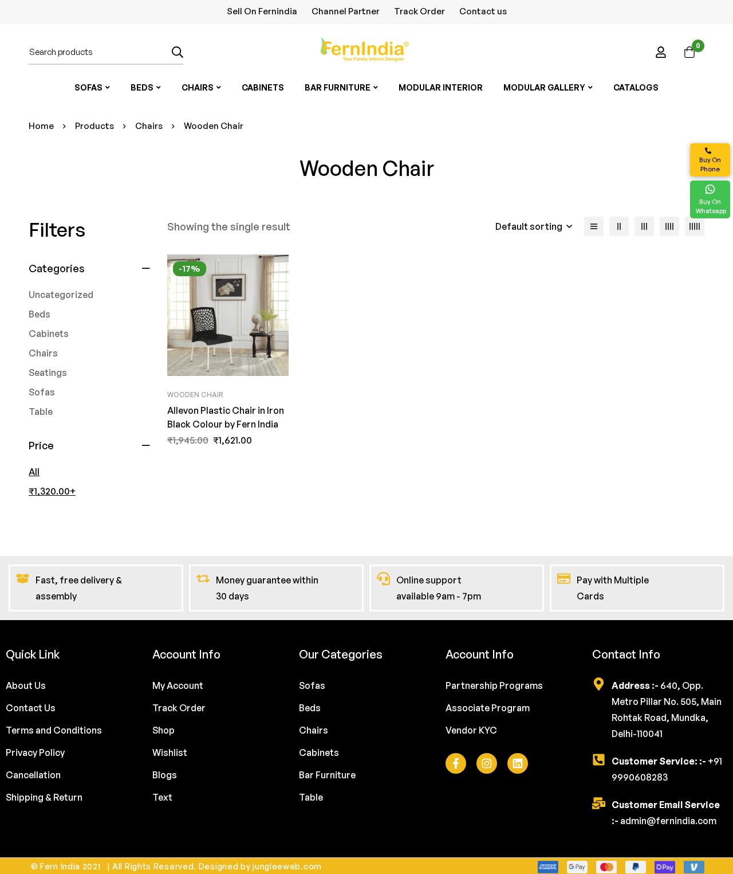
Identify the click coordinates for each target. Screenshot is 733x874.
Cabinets (49, 333)
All (34, 471)
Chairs (149, 125)
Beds (39, 314)
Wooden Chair (195, 394)
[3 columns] (644, 226)
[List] (594, 226)
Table (41, 411)
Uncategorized (61, 294)
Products (94, 125)
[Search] (177, 52)
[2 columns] (619, 226)
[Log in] (661, 52)
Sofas (42, 392)
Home (41, 125)
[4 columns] (669, 226)
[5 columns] (694, 226)
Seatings (48, 372)
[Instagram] (486, 763)
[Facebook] (456, 763)
